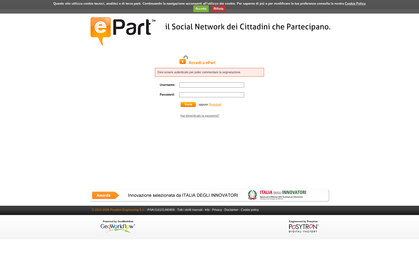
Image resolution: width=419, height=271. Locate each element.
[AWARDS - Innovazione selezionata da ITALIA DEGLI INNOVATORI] (209, 201)
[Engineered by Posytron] (303, 231)
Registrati (215, 104)
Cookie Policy (355, 3)
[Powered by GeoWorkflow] (118, 232)
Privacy (217, 210)
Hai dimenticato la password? (199, 115)
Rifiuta (218, 8)
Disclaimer (231, 210)
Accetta (200, 8)
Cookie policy (250, 210)
